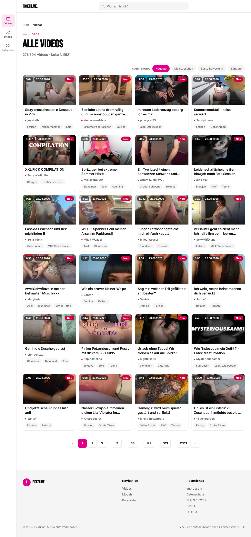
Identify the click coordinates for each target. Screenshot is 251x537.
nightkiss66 (148, 358)
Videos (8, 23)
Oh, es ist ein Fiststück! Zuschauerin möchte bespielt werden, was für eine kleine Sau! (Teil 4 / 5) (216, 410)
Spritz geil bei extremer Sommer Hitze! (99, 172)
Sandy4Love (204, 120)
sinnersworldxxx (95, 120)
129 (148, 443)
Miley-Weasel (93, 239)
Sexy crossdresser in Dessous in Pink (48, 112)
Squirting (117, 186)
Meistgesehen (183, 68)
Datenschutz (195, 494)
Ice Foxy (201, 179)
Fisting (200, 425)
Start (26, 24)
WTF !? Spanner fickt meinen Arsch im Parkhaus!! (103, 231)
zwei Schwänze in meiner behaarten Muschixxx (45, 291)
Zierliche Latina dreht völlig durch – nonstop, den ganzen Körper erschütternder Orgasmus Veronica (104, 112)
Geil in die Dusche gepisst (45, 348)
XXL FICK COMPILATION (44, 169)
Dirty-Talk (163, 365)
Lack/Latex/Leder (150, 126)
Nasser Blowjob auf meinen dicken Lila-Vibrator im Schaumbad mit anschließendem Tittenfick (102, 410)
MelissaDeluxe (93, 179)
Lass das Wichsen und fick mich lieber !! (46, 231)
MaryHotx (34, 299)
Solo (68, 126)
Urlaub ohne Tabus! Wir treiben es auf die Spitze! (157, 351)
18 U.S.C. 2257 (196, 500)
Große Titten (63, 305)
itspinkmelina (93, 358)
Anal (86, 246)
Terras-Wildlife (37, 175)
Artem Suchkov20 (152, 179)
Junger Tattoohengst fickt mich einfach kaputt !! (158, 231)
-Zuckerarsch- (206, 418)
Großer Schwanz (53, 182)
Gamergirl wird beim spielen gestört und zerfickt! (159, 410)
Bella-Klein (34, 239)
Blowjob (32, 182)
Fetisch (31, 126)
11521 (183, 443)
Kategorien (8, 50)
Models (8, 36)
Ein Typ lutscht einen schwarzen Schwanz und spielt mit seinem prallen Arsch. (157, 172)
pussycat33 (148, 120)
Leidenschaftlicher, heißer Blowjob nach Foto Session (214, 172)
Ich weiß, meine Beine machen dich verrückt (217, 291)
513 (165, 443)
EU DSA (191, 512)
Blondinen (90, 186)
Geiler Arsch (218, 126)
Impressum (194, 488)
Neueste (161, 68)
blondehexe (35, 354)
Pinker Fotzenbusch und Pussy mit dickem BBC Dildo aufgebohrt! (105, 351)
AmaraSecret (92, 418)
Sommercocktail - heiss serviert (212, 112)
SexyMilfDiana (206, 239)
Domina (88, 301)
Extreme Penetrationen (97, 126)
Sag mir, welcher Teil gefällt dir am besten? (162, 291)
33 (133, 443)
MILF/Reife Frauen (59, 246)
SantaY (88, 294)
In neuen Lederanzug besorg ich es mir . (160, 112)
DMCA (191, 506)
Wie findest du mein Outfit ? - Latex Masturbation (216, 351)
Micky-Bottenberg (152, 418)
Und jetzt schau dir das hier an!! (46, 410)
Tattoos (175, 425)
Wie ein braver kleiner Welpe (103, 289)
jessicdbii (33, 120)
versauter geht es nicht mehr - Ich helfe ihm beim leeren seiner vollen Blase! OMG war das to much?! (217, 231)
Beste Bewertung (212, 68)
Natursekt (51, 361)
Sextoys (170, 186)
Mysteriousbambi (208, 358)
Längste (236, 68)
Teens (226, 186)
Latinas (121, 126)
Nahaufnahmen (51, 126)
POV (214, 186)
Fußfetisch (202, 365)
